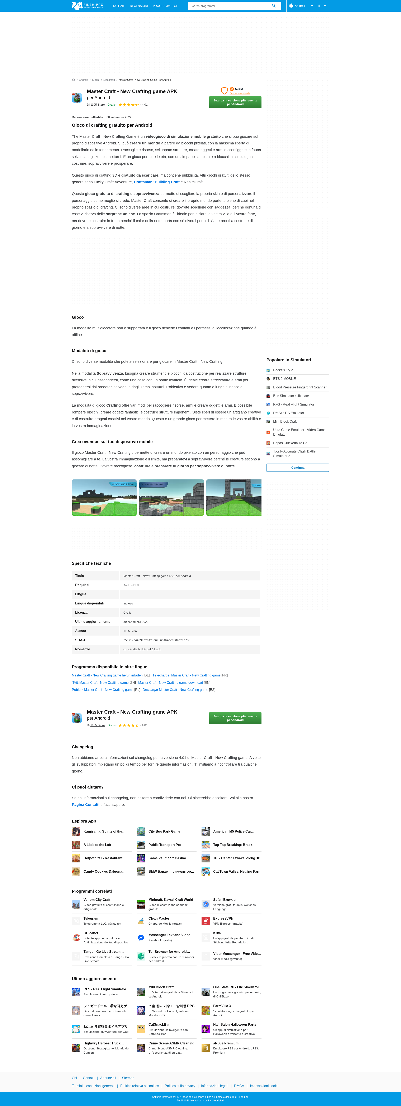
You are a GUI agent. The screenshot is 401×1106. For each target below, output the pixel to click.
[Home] (73, 80)
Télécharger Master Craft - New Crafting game (186, 675)
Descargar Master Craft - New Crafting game (175, 689)
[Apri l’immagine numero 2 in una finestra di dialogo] (238, 497)
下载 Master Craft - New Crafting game (100, 682)
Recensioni (139, 6)
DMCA (239, 1086)
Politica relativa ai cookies (139, 1086)
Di (96, 104)
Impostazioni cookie (264, 1086)
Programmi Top (165, 6)
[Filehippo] (87, 6)
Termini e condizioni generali (93, 1086)
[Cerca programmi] (274, 6)
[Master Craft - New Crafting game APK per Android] (77, 98)
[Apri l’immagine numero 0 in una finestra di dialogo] (104, 497)
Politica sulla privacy (180, 1086)
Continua (298, 467)
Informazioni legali (214, 1086)
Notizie (119, 6)
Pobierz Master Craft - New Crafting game (102, 689)
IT (319, 5)
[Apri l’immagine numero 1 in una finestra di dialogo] (171, 497)
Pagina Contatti (85, 805)
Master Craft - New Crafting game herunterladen (107, 675)
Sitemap (128, 1078)
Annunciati (108, 1078)
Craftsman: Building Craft (157, 182)
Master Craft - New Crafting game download (170, 682)
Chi (74, 1078)
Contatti (88, 1078)
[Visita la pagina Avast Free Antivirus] (235, 91)
